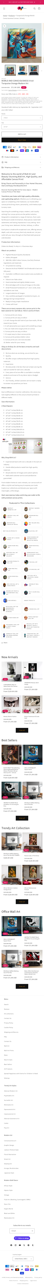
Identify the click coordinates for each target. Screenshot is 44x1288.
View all (22, 730)
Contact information (22, 1283)
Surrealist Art (8, 1100)
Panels (3, 114)
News (6, 1055)
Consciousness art (10, 1141)
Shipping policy (24, 1280)
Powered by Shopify (18, 1277)
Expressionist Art (9, 1109)
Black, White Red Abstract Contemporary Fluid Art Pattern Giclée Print (31, 972)
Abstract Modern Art (10, 1091)
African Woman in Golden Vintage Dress (11, 888)
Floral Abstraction (10, 1154)
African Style (8, 1186)
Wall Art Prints (9, 1050)
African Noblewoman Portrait (30, 888)
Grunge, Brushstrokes (11, 1168)
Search (6, 1004)
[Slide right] (41, 71)
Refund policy (29, 1277)
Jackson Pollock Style (11, 1150)
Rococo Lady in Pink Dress (31, 855)
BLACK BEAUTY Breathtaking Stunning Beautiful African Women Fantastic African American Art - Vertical (12, 770)
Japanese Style (9, 1173)
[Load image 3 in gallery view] (22, 70)
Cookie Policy (8, 1027)
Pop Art (6, 1128)
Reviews (6, 1009)
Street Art (7, 1159)
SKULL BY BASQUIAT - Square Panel (30, 768)
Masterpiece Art (9, 1218)
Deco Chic (7, 1204)
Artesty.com (9, 1277)
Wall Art (6, 1046)
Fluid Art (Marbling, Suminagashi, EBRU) (17, 1199)
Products (12, 16)
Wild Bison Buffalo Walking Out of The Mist (31, 803)
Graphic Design (9, 1145)
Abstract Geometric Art (11, 1118)
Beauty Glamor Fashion (10, 716)
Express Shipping (12, 90)
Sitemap (7, 1078)
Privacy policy (38, 1277)
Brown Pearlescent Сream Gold (31, 717)
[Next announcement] (40, 2)
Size (3, 123)
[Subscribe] (32, 1230)
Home (5, 16)
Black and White (9, 1213)
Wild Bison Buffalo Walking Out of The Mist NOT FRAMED (11, 854)
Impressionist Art (10, 1114)
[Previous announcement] (4, 2)
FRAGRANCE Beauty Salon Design (31, 683)
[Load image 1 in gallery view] (10, 70)
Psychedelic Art (9, 1096)
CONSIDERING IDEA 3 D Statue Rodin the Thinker (10, 685)
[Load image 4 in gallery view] (33, 70)
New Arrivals (8, 1060)
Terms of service (13, 1280)
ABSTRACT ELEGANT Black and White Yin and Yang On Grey (11, 804)
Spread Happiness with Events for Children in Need (21, 1073)
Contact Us (7, 1018)
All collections (9, 1014)
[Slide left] (2, 71)
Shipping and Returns (11, 1032)
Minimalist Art (8, 1105)
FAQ (5, 1037)
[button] (4, 8)
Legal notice (33, 1280)
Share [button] (5, 643)
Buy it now (22, 140)
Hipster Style (8, 1190)
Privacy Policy (8, 1023)
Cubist (6, 1123)
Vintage (6, 1195)
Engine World (8, 1209)
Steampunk (8, 1164)
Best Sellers (8, 1064)
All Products (8, 1069)
